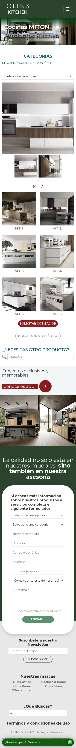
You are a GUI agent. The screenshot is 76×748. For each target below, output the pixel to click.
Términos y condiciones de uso (38, 723)
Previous (8, 118)
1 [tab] (38, 180)
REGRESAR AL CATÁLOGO (39, 336)
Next (67, 118)
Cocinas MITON (31, 63)
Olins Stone (54, 686)
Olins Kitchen (22, 690)
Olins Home (22, 686)
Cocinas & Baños (53, 682)
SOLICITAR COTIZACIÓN (38, 323)
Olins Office (22, 682)
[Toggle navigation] (67, 9)
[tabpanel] (26, 166)
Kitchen (8, 63)
